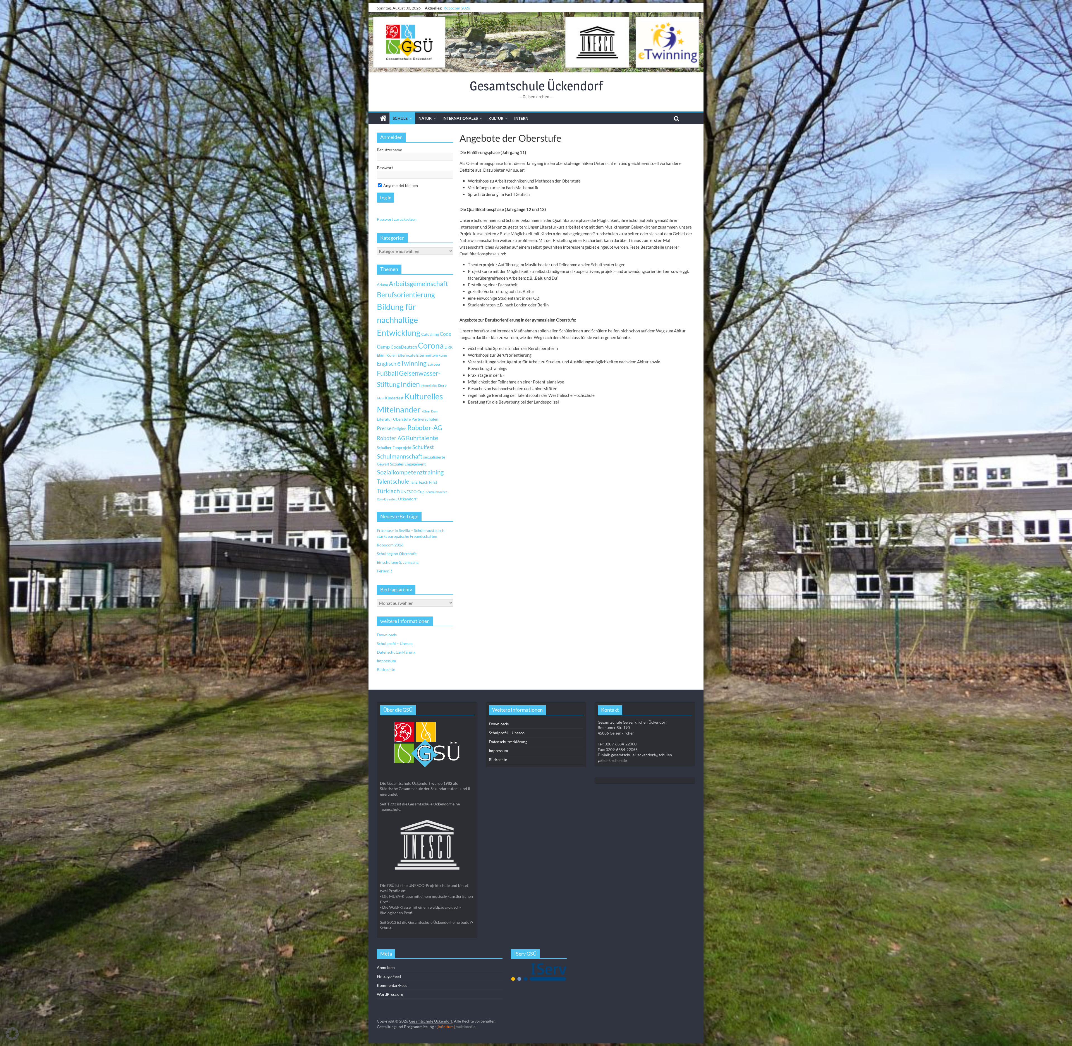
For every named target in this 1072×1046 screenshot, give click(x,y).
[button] (12, 1033)
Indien (410, 384)
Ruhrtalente (422, 438)
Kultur (496, 118)
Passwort (385, 167)
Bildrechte (386, 669)
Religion (399, 428)
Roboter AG (391, 438)
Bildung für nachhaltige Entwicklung (398, 320)
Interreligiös (429, 385)
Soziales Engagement (408, 464)
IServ (442, 385)
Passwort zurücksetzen (397, 219)
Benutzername (389, 149)
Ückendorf (407, 498)
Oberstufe (402, 419)
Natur (425, 118)
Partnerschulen (424, 419)
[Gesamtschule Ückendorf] (536, 42)
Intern (521, 118)
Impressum (386, 660)
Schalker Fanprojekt (394, 447)
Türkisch (388, 491)
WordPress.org (390, 994)
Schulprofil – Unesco (395, 643)
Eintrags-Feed (389, 976)
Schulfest (423, 447)
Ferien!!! (451, 8)
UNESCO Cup (413, 491)
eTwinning (412, 363)
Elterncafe (406, 355)
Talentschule (393, 481)
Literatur (384, 419)
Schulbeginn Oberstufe (397, 553)
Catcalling (430, 334)
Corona (431, 345)
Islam (380, 398)
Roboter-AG (424, 427)
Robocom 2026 (390, 545)
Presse (384, 428)
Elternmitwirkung (431, 355)
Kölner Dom (429, 411)
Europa (433, 364)
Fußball (387, 373)
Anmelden (386, 967)
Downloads (387, 634)
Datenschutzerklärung (396, 652)
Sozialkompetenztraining (410, 472)
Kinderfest (394, 397)
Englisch (386, 363)
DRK (448, 347)
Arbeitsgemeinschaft (418, 283)
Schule (400, 118)
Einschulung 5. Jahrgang (397, 562)
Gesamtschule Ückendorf (536, 85)
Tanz (413, 482)
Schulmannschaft (399, 456)
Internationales (460, 118)
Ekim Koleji (387, 355)
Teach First (427, 482)
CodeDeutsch (404, 346)
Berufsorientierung (406, 294)
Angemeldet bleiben (400, 185)
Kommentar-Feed (392, 985)
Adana (382, 284)
